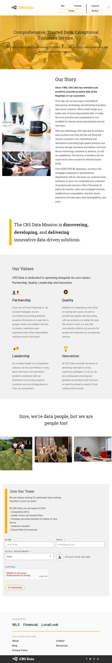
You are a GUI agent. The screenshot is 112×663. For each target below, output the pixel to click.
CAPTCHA (10, 567)
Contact (71, 11)
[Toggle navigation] (108, 7)
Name (8, 540)
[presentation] (27, 574)
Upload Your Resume (77, 557)
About (15, 641)
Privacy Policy (20, 650)
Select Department (18, 551)
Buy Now (95, 11)
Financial (77, 6)
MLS (62, 6)
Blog (14, 646)
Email (60, 540)
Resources (62, 646)
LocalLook (95, 6)
